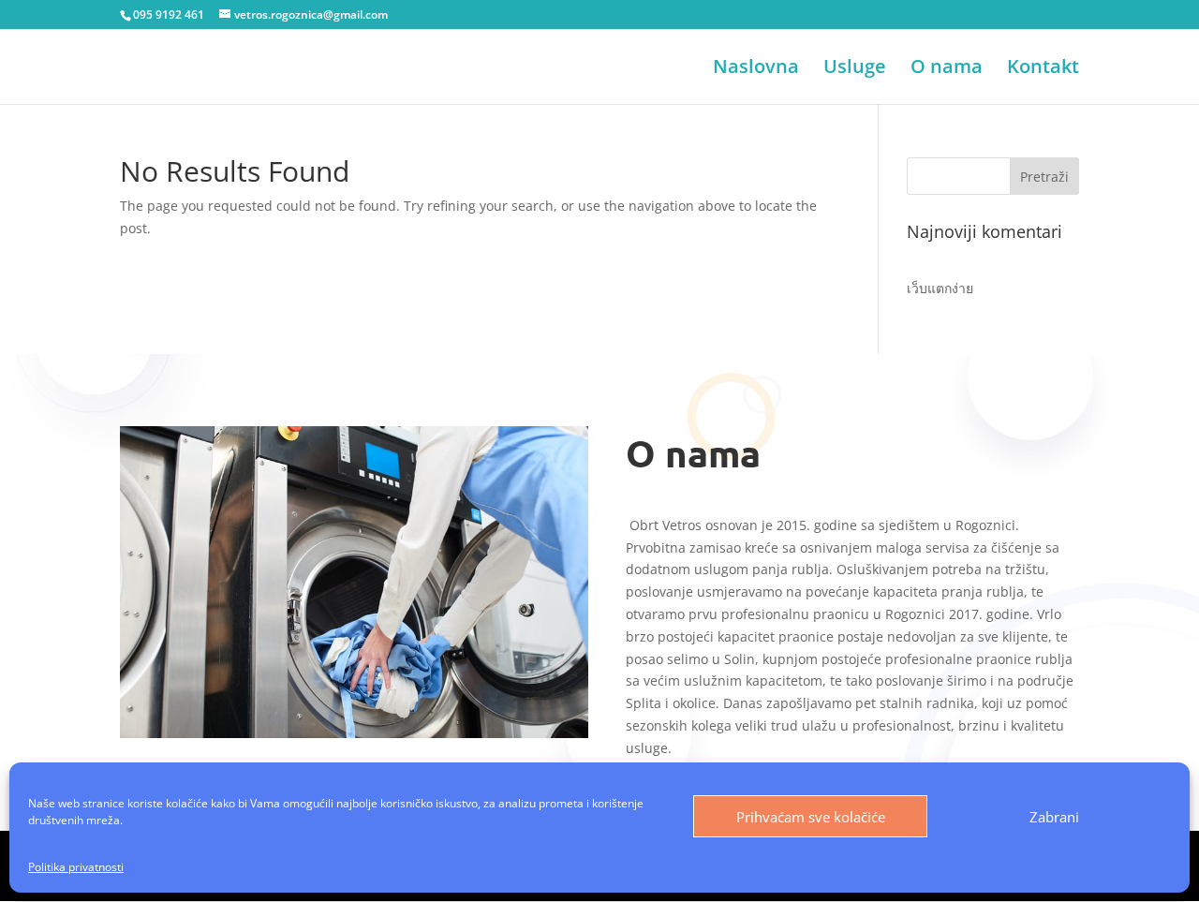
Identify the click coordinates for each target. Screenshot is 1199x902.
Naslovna (756, 69)
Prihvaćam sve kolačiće (810, 816)
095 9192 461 (168, 14)
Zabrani (1054, 816)
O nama (946, 69)
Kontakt (1043, 69)
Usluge (854, 69)
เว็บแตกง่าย (940, 288)
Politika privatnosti (76, 867)
